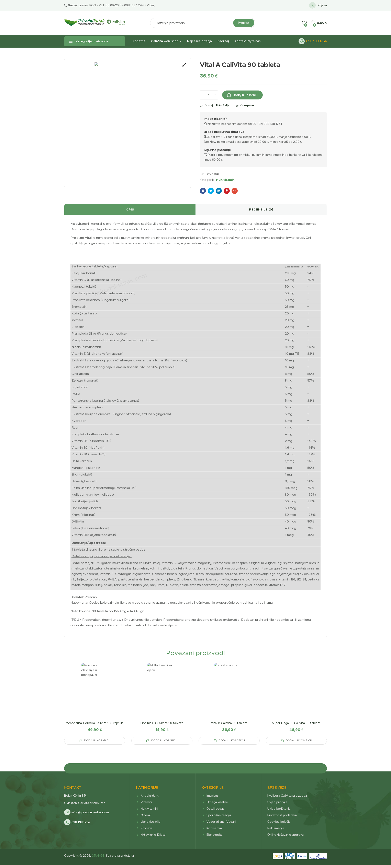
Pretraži (243, 22)
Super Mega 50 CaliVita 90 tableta (296, 723)
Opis (130, 209)
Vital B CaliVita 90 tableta (229, 723)
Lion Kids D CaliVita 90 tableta (162, 723)
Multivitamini (225, 179)
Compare (247, 105)
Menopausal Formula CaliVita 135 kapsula (94, 723)
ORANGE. (98, 855)
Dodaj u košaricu (245, 95)
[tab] (130, 209)
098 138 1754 (316, 41)
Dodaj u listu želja (217, 105)
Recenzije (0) (261, 209)
